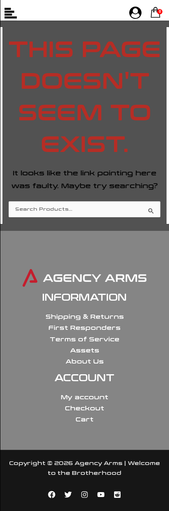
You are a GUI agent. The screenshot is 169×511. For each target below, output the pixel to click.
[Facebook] (51, 494)
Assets (84, 350)
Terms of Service (84, 339)
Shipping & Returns (85, 316)
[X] (68, 494)
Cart (84, 419)
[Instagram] (84, 494)
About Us (85, 361)
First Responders (84, 327)
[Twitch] (117, 494)
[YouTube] (101, 494)
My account (84, 397)
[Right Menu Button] (135, 13)
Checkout (84, 408)
